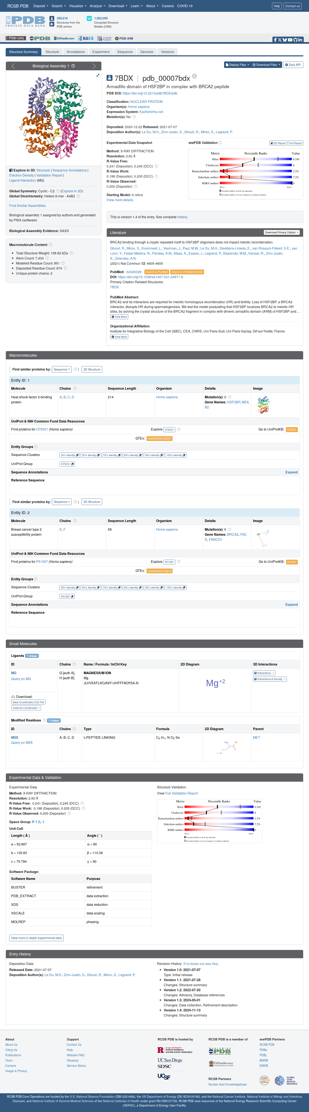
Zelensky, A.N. (126, 258)
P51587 (42, 561)
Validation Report (49, 175)
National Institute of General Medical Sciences (63, 1101)
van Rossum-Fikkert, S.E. (271, 248)
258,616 (62, 18)
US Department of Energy (159, 1096)
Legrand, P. (224, 131)
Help (277, 6)
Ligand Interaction (22, 180)
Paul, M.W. (191, 248)
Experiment (101, 51)
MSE (14, 737)
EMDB (264, 1065)
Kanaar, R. (256, 253)
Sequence (125, 51)
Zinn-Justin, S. (172, 131)
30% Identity (68, 455)
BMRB (264, 1060)
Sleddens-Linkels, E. (235, 248)
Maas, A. (180, 253)
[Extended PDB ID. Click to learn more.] (194, 76)
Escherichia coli (151, 111)
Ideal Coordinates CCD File (28, 702)
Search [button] (57, 5)
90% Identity (131, 455)
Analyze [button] (96, 5)
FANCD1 (216, 539)
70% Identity (110, 455)
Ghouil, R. (191, 131)
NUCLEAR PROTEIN (146, 101)
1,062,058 (101, 18)
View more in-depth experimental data (36, 938)
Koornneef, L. (152, 248)
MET (256, 737)
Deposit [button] (39, 5)
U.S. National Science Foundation (92, 1096)
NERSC (129, 1105)
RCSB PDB (17, 6)
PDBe (263, 1050)
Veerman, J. (172, 248)
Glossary (73, 1060)
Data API (294, 64)
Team (9, 1060)
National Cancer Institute (229, 1096)
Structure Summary (23, 51)
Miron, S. (207, 131)
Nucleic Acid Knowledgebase (228, 1084)
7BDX (114, 286)
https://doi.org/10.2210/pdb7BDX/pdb (150, 93)
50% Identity (89, 455)
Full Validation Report (181, 793)
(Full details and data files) (200, 964)
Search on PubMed (157, 272)
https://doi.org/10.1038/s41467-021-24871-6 (150, 276)
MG (13, 672)
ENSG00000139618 (159, 571)
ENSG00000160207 (159, 438)
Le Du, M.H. (151, 131)
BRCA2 (233, 534)
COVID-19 (185, 5)
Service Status (76, 1065)
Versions (167, 51)
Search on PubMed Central (187, 272)
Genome (146, 51)
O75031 (42, 429)
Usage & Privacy (16, 1071)
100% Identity (174, 455)
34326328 (133, 271)
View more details (120, 199)
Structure (52, 51)
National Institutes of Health (121, 1101)
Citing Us (11, 1050)
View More (120, 316)
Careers (168, 5)
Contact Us (74, 1044)
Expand (291, 472)
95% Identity (152, 455)
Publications (13, 1055)
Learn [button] (135, 5)
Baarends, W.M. (235, 253)
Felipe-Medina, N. (137, 253)
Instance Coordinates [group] (25, 707)
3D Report (280, 143)
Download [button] (117, 5)
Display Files (237, 64)
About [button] (151, 5)
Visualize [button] (76, 5)
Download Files (267, 64)
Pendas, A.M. (162, 253)
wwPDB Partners (272, 1039)
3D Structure (91, 369)
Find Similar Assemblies (27, 205)
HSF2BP (233, 402)
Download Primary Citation (280, 232)
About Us (11, 1044)
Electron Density (21, 175)
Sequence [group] (60, 369)
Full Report (295, 143)
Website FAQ (75, 1055)
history (182, 216)
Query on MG (21, 678)
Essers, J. (196, 253)
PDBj (263, 1055)
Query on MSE (22, 742)
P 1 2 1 (38, 821)
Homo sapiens (139, 106)
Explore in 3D (72, 191)
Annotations (76, 51)
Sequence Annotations (70, 170)
